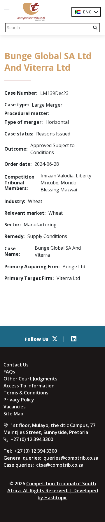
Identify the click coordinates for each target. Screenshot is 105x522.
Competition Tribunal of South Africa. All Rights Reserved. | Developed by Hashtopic (52, 490)
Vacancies (15, 406)
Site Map (13, 413)
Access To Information (29, 385)
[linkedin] (74, 339)
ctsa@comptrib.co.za (59, 465)
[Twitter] (55, 339)
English (91, 12)
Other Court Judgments (30, 378)
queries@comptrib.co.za (70, 458)
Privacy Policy (19, 399)
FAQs (9, 371)
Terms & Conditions (26, 392)
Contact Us (16, 364)
